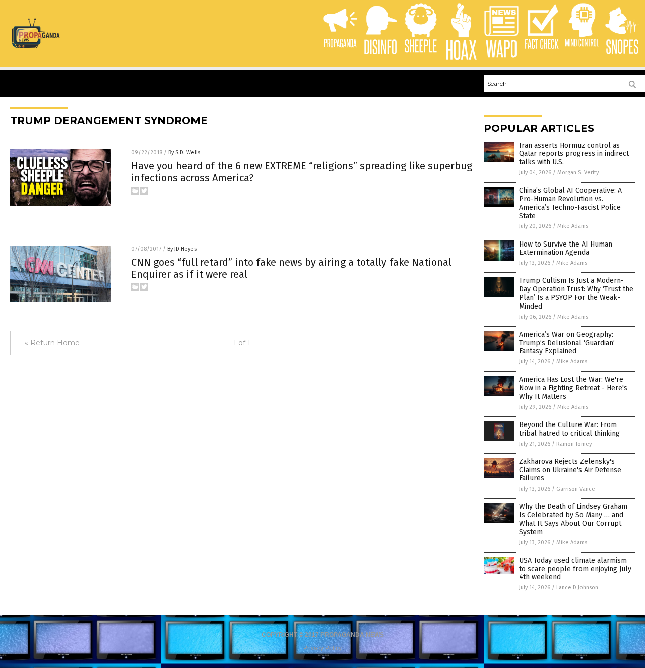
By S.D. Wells (184, 152)
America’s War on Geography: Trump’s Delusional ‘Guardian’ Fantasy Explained (567, 343)
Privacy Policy (322, 648)
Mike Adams (572, 226)
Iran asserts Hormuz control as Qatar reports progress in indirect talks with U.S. (574, 154)
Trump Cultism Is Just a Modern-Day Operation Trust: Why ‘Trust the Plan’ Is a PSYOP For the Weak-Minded (576, 293)
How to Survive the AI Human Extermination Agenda (565, 248)
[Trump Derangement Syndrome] (35, 46)
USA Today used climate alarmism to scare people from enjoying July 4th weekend (575, 569)
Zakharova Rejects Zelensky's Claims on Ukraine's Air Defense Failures (570, 470)
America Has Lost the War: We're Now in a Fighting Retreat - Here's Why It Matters (573, 388)
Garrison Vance (575, 488)
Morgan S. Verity (578, 172)
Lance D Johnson (577, 587)
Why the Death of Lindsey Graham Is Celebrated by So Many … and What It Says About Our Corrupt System (573, 519)
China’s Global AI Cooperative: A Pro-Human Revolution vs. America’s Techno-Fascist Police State (570, 203)
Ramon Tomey (574, 444)
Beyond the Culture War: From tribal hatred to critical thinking (569, 429)
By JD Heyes (182, 249)
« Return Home (52, 342)
